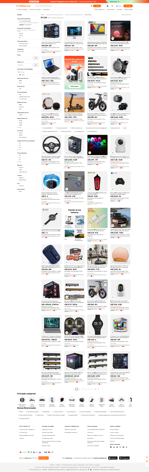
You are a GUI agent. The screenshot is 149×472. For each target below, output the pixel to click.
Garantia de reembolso (47, 432)
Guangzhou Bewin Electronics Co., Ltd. (119, 166)
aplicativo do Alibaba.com (100, 458)
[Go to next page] (98, 389)
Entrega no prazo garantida (48, 435)
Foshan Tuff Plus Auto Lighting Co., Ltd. (119, 87)
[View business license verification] (88, 469)
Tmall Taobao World (67, 465)
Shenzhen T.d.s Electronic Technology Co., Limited (74, 49)
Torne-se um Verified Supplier (117, 438)
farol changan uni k (72, 411)
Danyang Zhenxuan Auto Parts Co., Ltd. (50, 163)
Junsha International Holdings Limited (50, 272)
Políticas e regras (46, 445)
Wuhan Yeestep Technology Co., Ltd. (96, 122)
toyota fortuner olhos (66, 131)
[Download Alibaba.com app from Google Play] (124, 458)
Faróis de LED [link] (88, 14)
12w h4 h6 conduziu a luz (76, 128)
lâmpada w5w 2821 (73, 415)
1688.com (58, 465)
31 (95, 389)
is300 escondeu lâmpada (100, 411)
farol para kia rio (40, 415)
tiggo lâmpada (46, 411)
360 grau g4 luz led (115, 128)
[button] (92, 6)
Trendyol (91, 465)
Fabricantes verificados (70, 429)
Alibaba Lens (28, 458)
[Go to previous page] (73, 389)
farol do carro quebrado (85, 411)
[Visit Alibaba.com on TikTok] (126, 447)
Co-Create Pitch (23, 432)
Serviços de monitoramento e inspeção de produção (51, 442)
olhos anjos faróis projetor (33, 411)
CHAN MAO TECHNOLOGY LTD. (95, 203)
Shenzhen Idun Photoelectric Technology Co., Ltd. (74, 274)
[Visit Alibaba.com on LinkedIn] (114, 447)
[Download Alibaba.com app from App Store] (113, 458)
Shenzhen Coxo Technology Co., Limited (97, 239)
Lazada (74, 465)
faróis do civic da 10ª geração (88, 415)
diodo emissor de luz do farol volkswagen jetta (97, 128)
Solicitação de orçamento (71, 432)
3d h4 (125, 128)
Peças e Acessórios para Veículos (55, 14)
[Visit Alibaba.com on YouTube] (123, 447)
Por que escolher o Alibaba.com (27, 429)
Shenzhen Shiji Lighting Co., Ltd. (95, 163)
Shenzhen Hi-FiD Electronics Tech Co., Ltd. (120, 49)
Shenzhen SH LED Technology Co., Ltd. (50, 236)
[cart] (112, 6)
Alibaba (42, 14)
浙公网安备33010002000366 (100, 469)
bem (36, 58)
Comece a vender (114, 432)
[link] (147, 457)
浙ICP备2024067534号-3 (114, 469)
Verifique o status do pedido (117, 435)
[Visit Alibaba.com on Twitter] (117, 447)
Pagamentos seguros (47, 429)
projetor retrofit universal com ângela (56, 415)
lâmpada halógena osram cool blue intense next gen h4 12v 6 (112, 415)
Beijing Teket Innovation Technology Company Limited (97, 49)
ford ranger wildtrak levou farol (117, 411)
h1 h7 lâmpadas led (93, 131)
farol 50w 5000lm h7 (47, 128)
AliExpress (52, 465)
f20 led (21, 411)
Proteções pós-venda (47, 438)
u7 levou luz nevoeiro (58, 411)
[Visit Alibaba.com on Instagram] (120, 447)
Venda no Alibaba (114, 429)
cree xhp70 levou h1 (79, 131)
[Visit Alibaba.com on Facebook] (111, 447)
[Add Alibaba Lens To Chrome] (43, 458)
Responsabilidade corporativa (26, 435)
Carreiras (21, 438)
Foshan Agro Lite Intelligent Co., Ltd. (119, 122)
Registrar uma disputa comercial (95, 435)
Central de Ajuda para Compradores (96, 429)
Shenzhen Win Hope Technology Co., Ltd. (74, 166)
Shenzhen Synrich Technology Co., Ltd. (96, 274)
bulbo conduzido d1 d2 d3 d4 (26, 415)
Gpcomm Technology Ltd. (116, 199)
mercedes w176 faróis (24, 418)
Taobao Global (81, 465)
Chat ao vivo (90, 432)
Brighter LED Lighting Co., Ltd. (48, 122)
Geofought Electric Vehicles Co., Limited (74, 120)
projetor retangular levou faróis (50, 131)
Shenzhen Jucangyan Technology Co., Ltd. (51, 84)
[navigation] (28, 202)
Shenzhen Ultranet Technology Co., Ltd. (50, 202)
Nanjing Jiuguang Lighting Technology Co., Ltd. (97, 86)
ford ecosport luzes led (62, 128)
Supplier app (69, 458)
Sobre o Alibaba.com (24, 426)
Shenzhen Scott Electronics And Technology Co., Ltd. (74, 201)
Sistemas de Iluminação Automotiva (73, 14)
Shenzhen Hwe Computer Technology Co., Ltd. (51, 51)
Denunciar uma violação (93, 445)
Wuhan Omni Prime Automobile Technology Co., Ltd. (120, 236)
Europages (97, 465)
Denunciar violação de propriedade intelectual (95, 442)
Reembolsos (90, 438)
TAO (87, 465)
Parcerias (112, 441)
